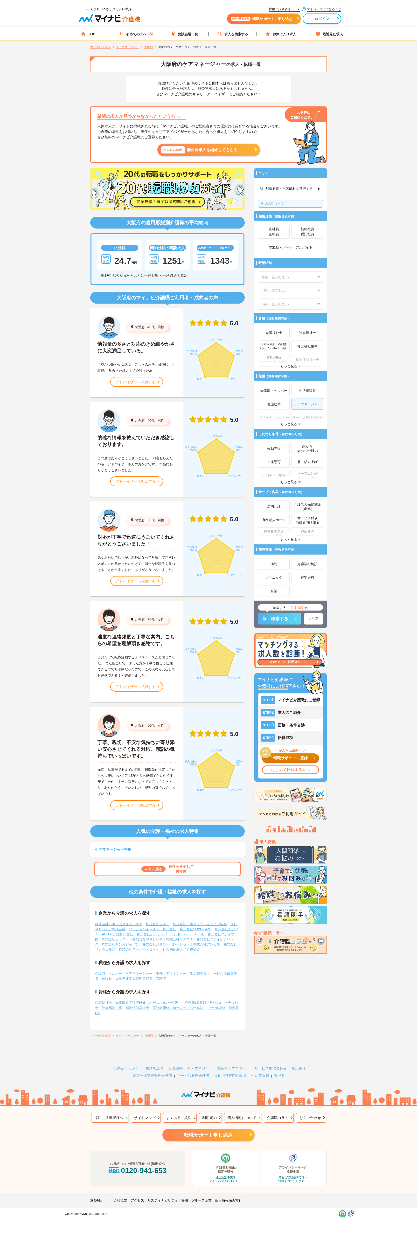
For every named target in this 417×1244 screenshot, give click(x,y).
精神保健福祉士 (137, 1008)
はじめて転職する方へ (290, 770)
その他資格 (216, 1008)
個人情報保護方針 (228, 1200)
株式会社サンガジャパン (120, 944)
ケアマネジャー (200, 1068)
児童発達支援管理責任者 (134, 978)
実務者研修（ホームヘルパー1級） (179, 1008)
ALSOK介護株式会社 (117, 934)
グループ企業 (201, 1200)
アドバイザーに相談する (135, 382)
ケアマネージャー (139, 973)
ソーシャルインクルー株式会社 (152, 929)
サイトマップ (145, 1118)
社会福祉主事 (112, 1008)
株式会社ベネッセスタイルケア (118, 924)
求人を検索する (236, 34)
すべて (274, 203)
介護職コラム (278, 1118)
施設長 (107, 978)
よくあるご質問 (179, 1118)
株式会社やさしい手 (147, 939)
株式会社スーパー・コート (139, 949)
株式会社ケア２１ (179, 939)
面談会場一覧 (188, 34)
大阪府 (139, 327)
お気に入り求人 (284, 34)
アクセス (137, 1200)
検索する (279, 618)
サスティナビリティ (162, 1200)
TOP (91, 34)
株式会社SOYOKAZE (195, 929)
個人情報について (241, 1118)
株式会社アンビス (206, 944)
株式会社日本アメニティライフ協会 (200, 924)
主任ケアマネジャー (171, 973)
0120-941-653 (144, 1171)
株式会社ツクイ (157, 924)
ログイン (322, 19)
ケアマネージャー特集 (113, 849)
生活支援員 (260, 1075)
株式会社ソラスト (115, 939)
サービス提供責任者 (270, 1068)
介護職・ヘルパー (108, 973)
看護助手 (175, 1068)
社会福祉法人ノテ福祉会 (181, 949)
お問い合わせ (310, 1118)
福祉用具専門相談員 (230, 1075)
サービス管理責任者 (193, 1075)
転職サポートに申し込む (262, 19)
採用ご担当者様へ (108, 1118)
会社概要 (120, 1200)
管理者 (161, 978)
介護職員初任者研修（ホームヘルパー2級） (148, 1003)
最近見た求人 (333, 34)
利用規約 (209, 1118)
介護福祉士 (103, 1003)
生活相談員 (198, 973)
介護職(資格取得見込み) (203, 1003)
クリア (313, 618)
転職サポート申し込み (208, 1135)
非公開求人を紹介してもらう (201, 150)
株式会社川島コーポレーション (166, 944)
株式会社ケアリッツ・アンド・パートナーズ (170, 934)
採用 (184, 1200)
